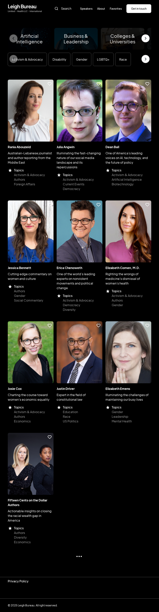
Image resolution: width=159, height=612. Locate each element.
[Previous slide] (13, 38)
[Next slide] (145, 38)
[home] (25, 8)
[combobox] (64, 8)
